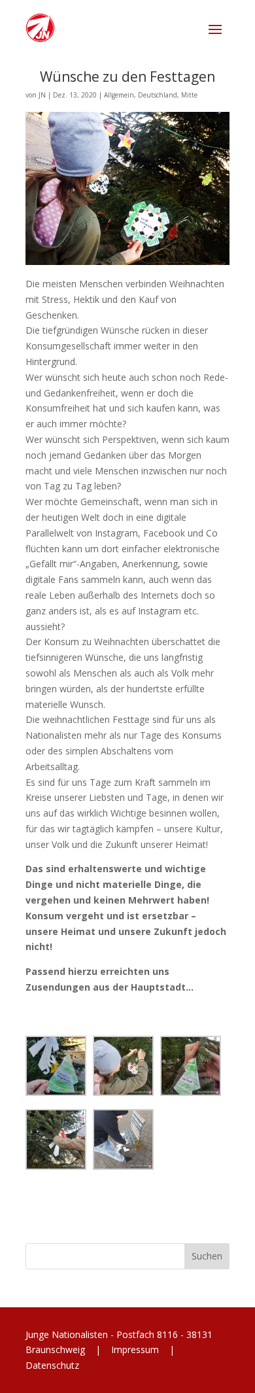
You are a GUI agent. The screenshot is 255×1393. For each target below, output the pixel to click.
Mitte (189, 94)
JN (42, 94)
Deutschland (157, 94)
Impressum (135, 1349)
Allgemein (119, 94)
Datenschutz (52, 1365)
